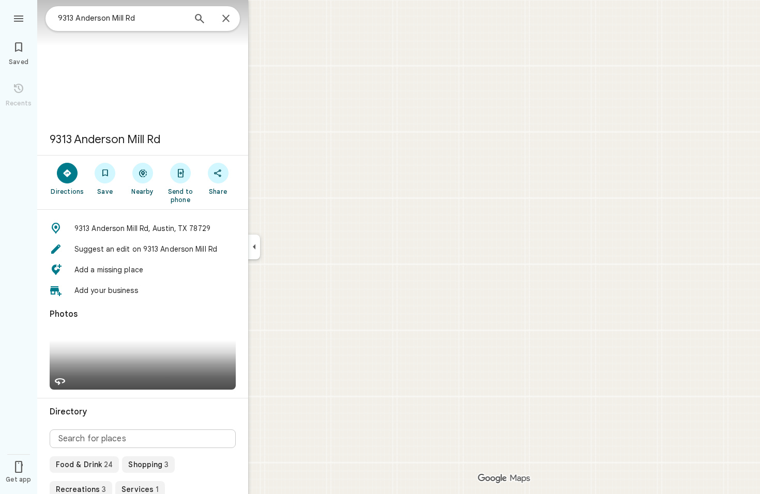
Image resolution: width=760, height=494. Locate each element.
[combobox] (121, 18)
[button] (142, 228)
